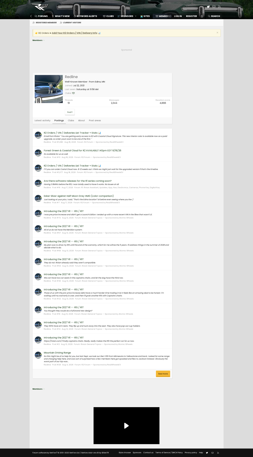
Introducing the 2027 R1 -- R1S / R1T (64, 211)
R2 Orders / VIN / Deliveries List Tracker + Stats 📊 (72, 132)
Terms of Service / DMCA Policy (169, 452)
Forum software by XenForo (56, 452)
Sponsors (137, 452)
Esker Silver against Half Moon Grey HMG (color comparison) (79, 196)
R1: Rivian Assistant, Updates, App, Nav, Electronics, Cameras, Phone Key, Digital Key (120, 187)
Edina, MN (100, 81)
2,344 (114, 103)
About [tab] (81, 120)
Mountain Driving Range (57, 352)
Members (164, 16)
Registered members (46, 22)
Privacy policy (191, 452)
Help (201, 452)
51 (69, 103)
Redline (47, 142)
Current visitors (72, 22)
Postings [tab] (59, 120)
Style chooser (125, 452)
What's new (62, 16)
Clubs (110, 16)
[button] (125, 16)
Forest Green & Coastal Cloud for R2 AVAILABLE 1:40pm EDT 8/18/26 (82, 150)
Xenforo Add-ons (95, 452)
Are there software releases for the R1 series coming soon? (78, 181)
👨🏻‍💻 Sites (145, 16)
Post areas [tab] (95, 120)
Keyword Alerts (87, 16)
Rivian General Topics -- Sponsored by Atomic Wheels (108, 217)
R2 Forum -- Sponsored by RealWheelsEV (104, 142)
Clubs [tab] (71, 120)
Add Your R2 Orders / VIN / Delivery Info (74, 33)
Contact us (148, 452)
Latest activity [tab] (42, 120)
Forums (43, 16)
